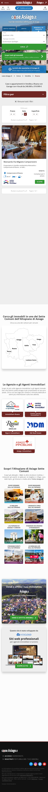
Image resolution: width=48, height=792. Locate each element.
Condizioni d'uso (7, 780)
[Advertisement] (24, 221)
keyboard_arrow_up (11, 114)
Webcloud (34, 779)
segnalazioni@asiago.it (26, 775)
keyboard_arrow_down (14, 114)
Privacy (41, 779)
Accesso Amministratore (9, 784)
